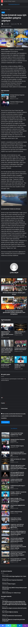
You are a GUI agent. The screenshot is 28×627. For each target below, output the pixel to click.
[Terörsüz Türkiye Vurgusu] (5, 103)
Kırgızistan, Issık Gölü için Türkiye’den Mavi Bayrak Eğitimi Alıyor (17, 526)
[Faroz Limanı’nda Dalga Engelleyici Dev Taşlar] (5, 435)
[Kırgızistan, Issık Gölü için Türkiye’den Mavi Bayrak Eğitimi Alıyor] (5, 526)
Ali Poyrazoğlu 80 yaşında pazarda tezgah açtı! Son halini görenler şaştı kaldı (17, 474)
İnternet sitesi (4, 408)
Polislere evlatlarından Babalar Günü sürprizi (20, 348)
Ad (2, 397)
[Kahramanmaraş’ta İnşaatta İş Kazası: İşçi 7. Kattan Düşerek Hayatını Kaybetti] (5, 554)
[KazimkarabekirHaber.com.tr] (14, 4)
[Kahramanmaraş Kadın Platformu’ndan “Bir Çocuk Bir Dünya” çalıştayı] (5, 547)
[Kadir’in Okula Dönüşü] (5, 513)
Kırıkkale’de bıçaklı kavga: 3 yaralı (6, 365)
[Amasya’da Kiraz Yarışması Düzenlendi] (5, 96)
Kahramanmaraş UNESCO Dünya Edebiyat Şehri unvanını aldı (7, 334)
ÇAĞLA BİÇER (6, 24)
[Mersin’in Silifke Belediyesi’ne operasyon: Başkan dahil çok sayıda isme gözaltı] (5, 533)
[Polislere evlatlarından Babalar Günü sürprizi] (21, 343)
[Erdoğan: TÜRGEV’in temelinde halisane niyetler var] (21, 359)
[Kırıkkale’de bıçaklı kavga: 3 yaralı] (7, 359)
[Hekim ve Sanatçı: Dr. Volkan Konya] (21, 326)
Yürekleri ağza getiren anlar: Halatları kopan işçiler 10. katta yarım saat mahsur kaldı (7, 350)
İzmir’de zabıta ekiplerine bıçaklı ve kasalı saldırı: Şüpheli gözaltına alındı (17, 539)
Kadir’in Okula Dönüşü (16, 511)
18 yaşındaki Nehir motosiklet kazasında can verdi (18, 559)
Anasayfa (4, 9)
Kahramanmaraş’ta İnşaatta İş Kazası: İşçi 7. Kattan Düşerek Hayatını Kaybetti (18, 553)
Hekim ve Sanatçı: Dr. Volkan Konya (20, 332)
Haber (9, 9)
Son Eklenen (14, 428)
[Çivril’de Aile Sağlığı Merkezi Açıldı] (5, 507)
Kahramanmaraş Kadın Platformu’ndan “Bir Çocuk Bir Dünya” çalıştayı (18, 546)
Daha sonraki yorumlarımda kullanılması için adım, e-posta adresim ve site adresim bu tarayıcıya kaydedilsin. (13, 416)
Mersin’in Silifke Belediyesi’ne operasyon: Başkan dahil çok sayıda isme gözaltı (18, 533)
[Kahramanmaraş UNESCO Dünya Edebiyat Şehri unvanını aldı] (7, 326)
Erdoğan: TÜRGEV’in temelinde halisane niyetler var (20, 366)
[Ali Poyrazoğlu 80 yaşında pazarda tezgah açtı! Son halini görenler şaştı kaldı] (5, 474)
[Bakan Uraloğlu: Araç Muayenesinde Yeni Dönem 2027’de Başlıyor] (5, 500)
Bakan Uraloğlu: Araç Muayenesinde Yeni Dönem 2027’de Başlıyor (17, 500)
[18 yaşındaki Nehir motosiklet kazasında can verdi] (5, 561)
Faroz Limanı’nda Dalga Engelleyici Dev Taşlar (16, 433)
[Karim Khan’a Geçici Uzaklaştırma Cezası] (5, 520)
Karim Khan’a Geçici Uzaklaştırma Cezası (15, 518)
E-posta (3, 403)
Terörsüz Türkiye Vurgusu (9, 1)
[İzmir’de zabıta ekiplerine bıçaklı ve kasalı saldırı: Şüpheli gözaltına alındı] (5, 540)
